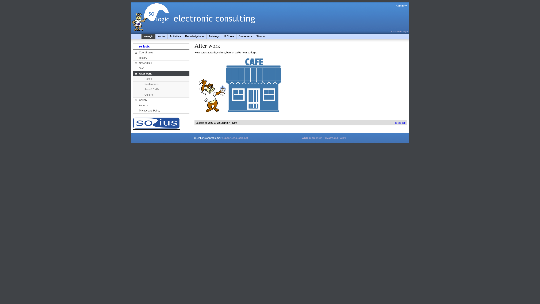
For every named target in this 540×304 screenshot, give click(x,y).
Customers (245, 36)
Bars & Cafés (151, 89)
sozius (161, 36)
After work (145, 73)
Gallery (143, 100)
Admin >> (401, 5)
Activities (175, 36)
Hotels (148, 78)
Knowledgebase (194, 36)
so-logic (148, 36)
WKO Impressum (312, 138)
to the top (400, 122)
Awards (143, 105)
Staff (141, 68)
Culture (148, 94)
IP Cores (229, 36)
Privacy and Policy (149, 110)
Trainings (214, 36)
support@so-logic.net (235, 138)
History (143, 57)
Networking (145, 63)
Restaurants (151, 84)
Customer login (400, 31)
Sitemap (261, 36)
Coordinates (146, 52)
